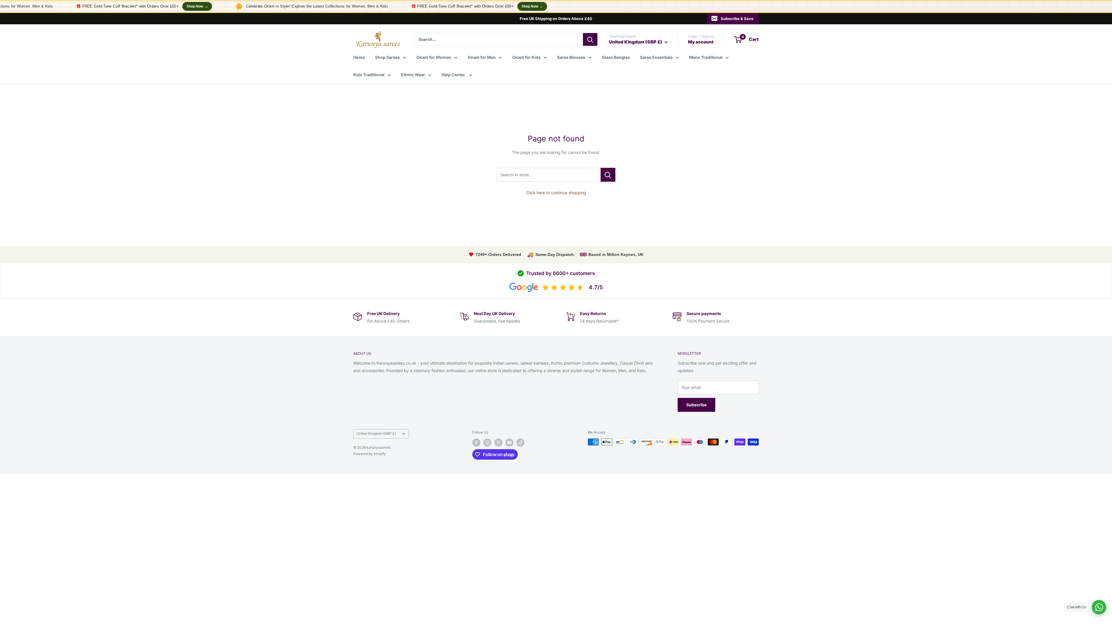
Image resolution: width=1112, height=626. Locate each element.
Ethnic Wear (413, 74)
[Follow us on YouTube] (509, 442)
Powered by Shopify (369, 454)
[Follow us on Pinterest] (498, 442)
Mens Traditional (706, 57)
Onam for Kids (526, 57)
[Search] (590, 39)
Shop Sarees (387, 57)
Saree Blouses (571, 57)
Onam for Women (433, 57)
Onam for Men (482, 57)
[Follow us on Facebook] (476, 442)
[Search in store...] (608, 175)
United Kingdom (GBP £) (376, 433)
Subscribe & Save (737, 18)
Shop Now (188, 6)
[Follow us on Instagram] (487, 442)
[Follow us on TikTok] (520, 442)
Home (359, 57)
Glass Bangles (616, 57)
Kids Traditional (369, 74)
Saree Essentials (656, 57)
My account (701, 42)
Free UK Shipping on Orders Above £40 (556, 18)
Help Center (454, 74)
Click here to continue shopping (556, 192)
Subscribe (696, 404)
